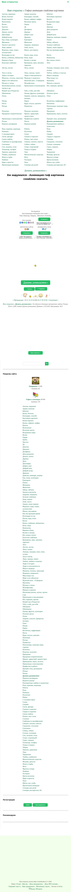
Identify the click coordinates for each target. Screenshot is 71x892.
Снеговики (6, 144)
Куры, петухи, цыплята (32, 103)
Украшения (51, 152)
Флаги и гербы (7, 157)
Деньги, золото (7, 32)
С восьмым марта (8, 134)
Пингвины (50, 103)
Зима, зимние (7, 47)
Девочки (50, 27)
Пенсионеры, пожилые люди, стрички (33, 646)
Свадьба (50, 134)
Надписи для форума (9, 124)
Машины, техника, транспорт (12, 78)
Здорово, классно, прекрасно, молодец (33, 620)
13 (31, 300)
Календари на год (8, 55)
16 (38, 300)
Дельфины (28, 29)
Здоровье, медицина (31, 45)
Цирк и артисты (7, 162)
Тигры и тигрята (30, 149)
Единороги (28, 40)
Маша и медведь (53, 75)
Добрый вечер (7, 37)
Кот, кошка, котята (53, 60)
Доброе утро (28, 35)
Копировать (44, 219)
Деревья (27, 32)
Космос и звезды (30, 60)
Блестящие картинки (54, 17)
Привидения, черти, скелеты (57, 114)
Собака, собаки (29, 144)
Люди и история (7, 75)
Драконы (27, 37)
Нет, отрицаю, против (54, 86)
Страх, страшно (52, 147)
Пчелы (26, 121)
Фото (26, 157)
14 (33, 300)
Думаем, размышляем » (35, 170)
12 (29, 300)
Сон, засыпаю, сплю (9, 147)
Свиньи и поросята (31, 137)
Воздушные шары (53, 22)
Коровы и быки (7, 60)
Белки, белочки (7, 17)
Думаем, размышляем (55, 121)
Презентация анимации (10, 165)
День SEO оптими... (52, 884)
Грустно (5, 27)
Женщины (5, 42)
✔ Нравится (41, 289)
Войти (27, 805)
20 (46, 300)
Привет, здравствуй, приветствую (35, 659)
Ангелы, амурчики (8, 14)
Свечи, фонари (7, 137)
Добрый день (51, 35)
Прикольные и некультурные (34, 86)
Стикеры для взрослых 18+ (56, 165)
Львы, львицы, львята (32, 73)
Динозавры (6, 35)
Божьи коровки (7, 19)
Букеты (49, 19)
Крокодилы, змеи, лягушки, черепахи (32, 541)
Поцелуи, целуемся (31, 111)
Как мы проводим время (55, 50)
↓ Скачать (29, 289)
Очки (49, 96)
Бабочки (50, 14)
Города (26, 24)
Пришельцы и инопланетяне (12, 119)
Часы (26, 162)
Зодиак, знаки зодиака (55, 47)
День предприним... (36, 884)
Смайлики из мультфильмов (12, 142)
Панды (4, 101)
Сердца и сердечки (53, 137)
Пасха (4, 103)
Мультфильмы (29, 83)
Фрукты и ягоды (52, 157)
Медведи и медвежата (32, 78)
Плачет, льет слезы (31, 139)
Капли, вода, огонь (31, 55)
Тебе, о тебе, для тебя (32, 91)
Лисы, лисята (29, 68)
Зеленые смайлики (53, 45)
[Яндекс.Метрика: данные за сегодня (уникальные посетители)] (35, 889)
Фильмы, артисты (53, 154)
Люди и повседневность (33, 75)
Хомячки (5, 160)
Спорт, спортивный (31, 147)
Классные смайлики (9, 63)
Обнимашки (6, 93)
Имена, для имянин (31, 50)
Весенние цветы (30, 22)
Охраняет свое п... (15, 886)
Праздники (51, 111)
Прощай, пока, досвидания (56, 119)
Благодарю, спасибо (31, 17)
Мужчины (50, 80)
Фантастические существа (33, 154)
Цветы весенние (52, 160)
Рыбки (49, 131)
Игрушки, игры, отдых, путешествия (31, 508)
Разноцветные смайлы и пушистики (36, 683)
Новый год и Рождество (10, 91)
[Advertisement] (35, 194)
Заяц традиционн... (29, 886)
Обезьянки (50, 91)
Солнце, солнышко (53, 144)
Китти (49, 55)
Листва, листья (7, 68)
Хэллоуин (27, 160)
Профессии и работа (31, 119)
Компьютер (51, 58)
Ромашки (5, 131)
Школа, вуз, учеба (53, 162)
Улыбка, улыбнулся (9, 154)
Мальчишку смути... (43, 886)
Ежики (49, 40)
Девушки (5, 29)
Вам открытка (10, 2)
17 (40, 300)
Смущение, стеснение (54, 142)
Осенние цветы (52, 93)
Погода (4, 106)
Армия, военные (30, 14)
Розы (48, 129)
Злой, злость (28, 47)
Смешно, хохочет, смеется (33, 142)
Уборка (49, 149)
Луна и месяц (7, 73)
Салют (26, 134)
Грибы (49, 24)
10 (25, 300)
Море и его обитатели (10, 80)
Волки (4, 24)
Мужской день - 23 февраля (34, 80)
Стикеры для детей (31, 165)
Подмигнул (28, 106)
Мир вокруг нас (52, 78)
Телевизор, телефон (9, 149)
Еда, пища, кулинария (10, 40)
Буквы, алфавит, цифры (32, 19)
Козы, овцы (28, 58)
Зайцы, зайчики (52, 42)
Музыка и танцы (8, 83)
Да (25, 27)
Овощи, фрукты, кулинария (34, 93)
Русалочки (28, 131)
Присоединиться (40, 805)
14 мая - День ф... (22, 884)
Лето (48, 63)
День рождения (52, 29)
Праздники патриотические (12, 114)
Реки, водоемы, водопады (11, 129)
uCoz (60, 886)
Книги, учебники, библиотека (12, 58)
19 (44, 300)
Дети (48, 32)
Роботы (27, 129)
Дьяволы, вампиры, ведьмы (56, 37)
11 (27, 300)
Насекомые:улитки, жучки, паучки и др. (35, 593)
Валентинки (6, 22)
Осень (4, 96)
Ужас (26, 152)
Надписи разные (30, 124)
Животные (28, 42)
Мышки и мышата (53, 83)
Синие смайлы (7, 139)
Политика (5, 111)
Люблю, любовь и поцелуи (56, 73)
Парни (26, 101)
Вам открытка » (15, 10)
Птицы (4, 121)
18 (42, 300)
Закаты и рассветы (8, 45)
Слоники (50, 139)
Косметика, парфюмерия (55, 101)
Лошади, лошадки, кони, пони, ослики (34, 553)
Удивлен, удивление (9, 152)
